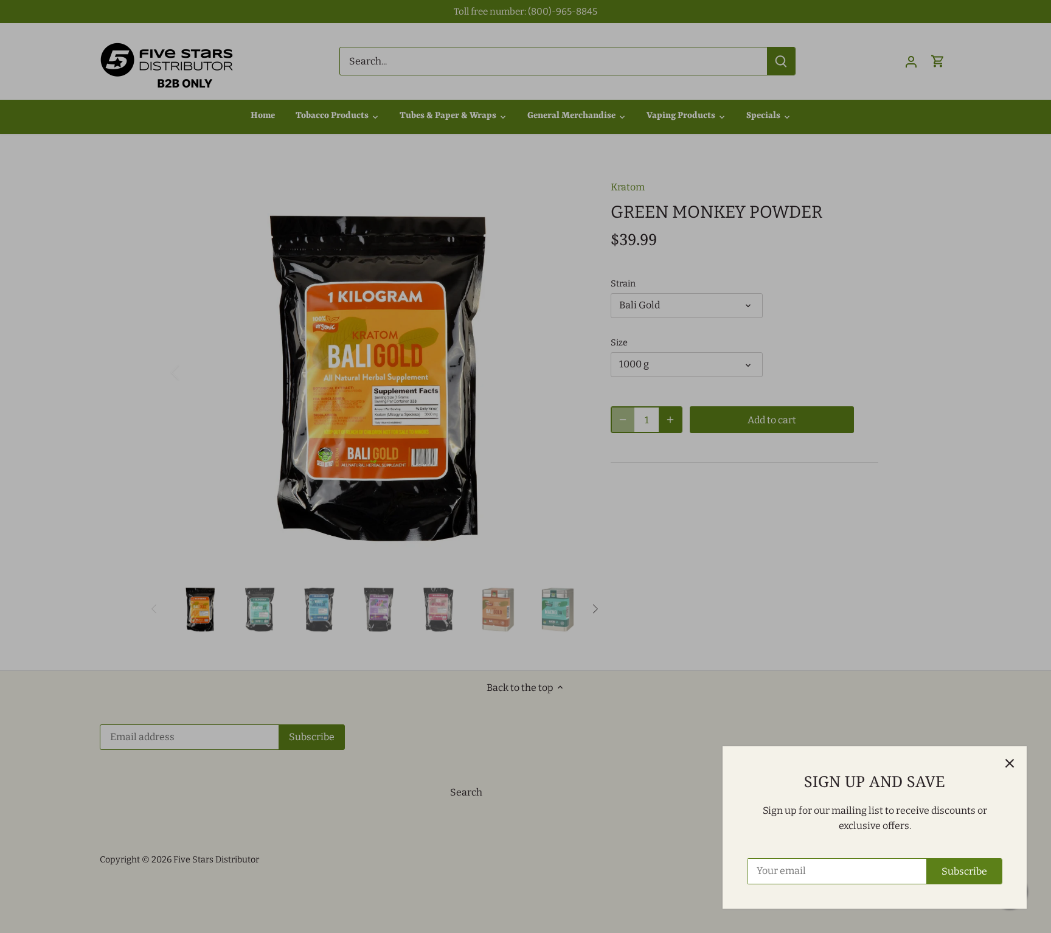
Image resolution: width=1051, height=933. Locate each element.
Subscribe (964, 871)
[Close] (1009, 763)
